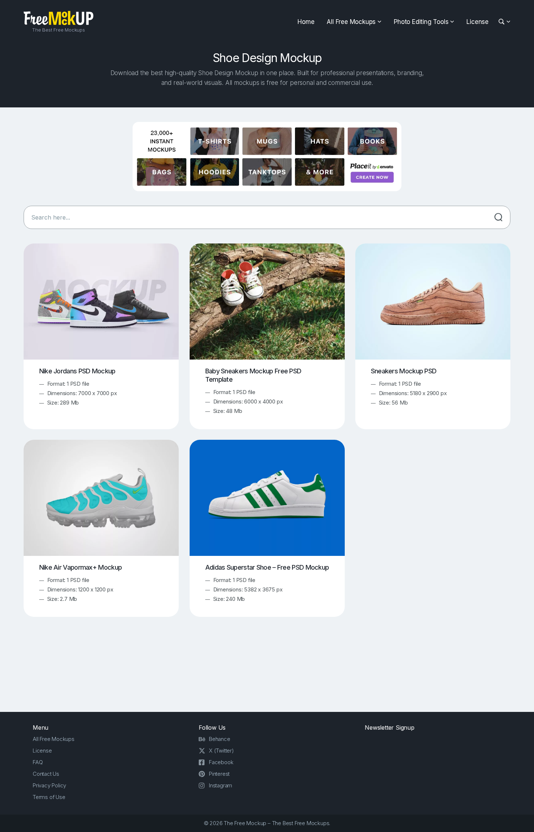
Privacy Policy (49, 785)
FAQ (38, 762)
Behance (219, 738)
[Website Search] (502, 22)
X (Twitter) (221, 750)
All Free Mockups (351, 21)
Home (306, 21)
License (477, 21)
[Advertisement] (267, 671)
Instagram (220, 785)
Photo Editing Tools (421, 21)
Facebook (221, 762)
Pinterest (219, 773)
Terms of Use (49, 797)
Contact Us (46, 773)
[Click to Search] (498, 217)
